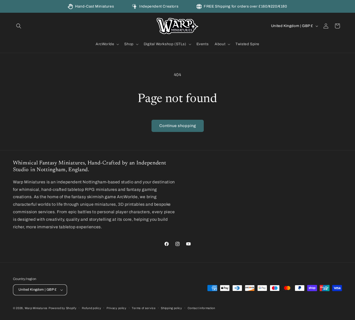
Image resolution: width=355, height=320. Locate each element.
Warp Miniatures (36, 308)
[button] (18, 26)
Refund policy (91, 308)
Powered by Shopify (63, 308)
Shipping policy (171, 308)
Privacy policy (117, 308)
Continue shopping (177, 126)
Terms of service (143, 308)
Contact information (201, 308)
